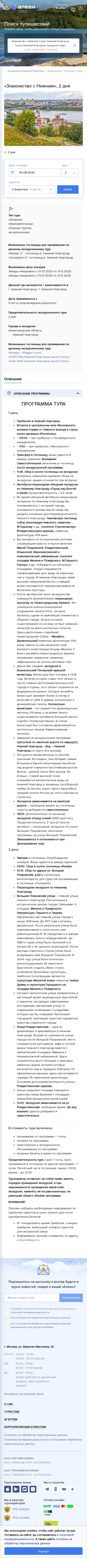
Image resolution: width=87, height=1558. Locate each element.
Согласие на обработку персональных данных (36, 1435)
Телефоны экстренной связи (24, 1394)
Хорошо (43, 1551)
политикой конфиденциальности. (30, 1312)
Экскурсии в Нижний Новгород (25, 71)
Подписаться (71, 1297)
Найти (68, 189)
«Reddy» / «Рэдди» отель (24, 352)
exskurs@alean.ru (28, 1240)
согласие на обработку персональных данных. (43, 1317)
